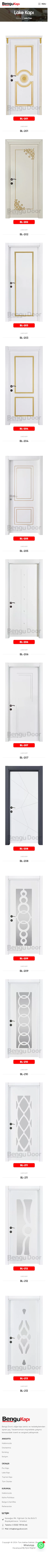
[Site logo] (11, 4)
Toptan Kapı (7, 1477)
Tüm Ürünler (7, 1481)
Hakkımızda (7, 1443)
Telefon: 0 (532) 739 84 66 (16, 1525)
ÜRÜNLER (5, 1464)
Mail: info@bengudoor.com (16, 1529)
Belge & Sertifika (9, 1502)
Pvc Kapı (5, 1468)
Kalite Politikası (8, 1497)
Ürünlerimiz (6, 1448)
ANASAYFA (6, 1439)
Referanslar (7, 1506)
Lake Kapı (6, 1473)
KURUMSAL (6, 1488)
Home (18, 18)
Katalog (5, 1452)
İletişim (5, 1457)
